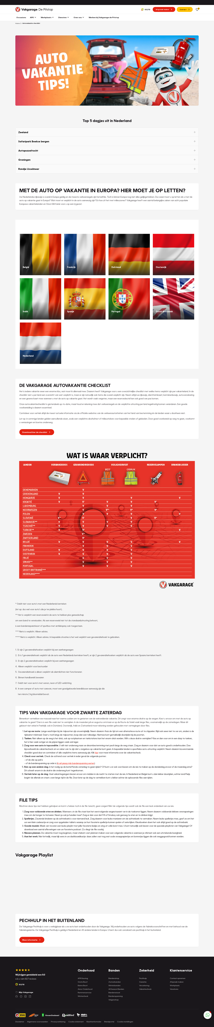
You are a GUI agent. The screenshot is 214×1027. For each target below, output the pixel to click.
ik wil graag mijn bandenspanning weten (75, 763)
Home (17, 23)
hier (96, 752)
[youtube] (21, 996)
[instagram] (25, 996)
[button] (107, 132)
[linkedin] (30, 996)
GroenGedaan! (52, 1015)
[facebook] (16, 996)
